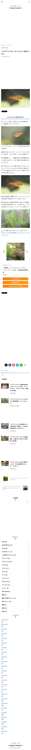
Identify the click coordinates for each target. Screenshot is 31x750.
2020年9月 (4, 643)
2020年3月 (4, 652)
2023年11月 (4, 624)
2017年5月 (4, 675)
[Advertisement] (15, 27)
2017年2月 (4, 689)
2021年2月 (4, 638)
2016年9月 (4, 708)
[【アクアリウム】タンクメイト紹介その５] (17, 365)
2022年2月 (4, 629)
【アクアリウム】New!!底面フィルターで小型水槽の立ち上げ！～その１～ (19, 464)
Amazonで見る (15, 279)
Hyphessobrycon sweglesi (9, 372)
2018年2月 (4, 671)
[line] (21, 365)
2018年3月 (4, 666)
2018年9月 (4, 661)
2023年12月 (4, 620)
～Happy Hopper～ (15, 8)
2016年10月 (4, 703)
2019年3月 (4, 657)
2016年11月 (4, 698)
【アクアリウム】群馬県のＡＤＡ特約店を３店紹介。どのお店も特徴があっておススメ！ (19, 426)
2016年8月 (4, 712)
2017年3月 (4, 685)
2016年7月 (4, 717)
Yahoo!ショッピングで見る (15, 286)
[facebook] (9, 365)
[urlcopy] (24, 365)
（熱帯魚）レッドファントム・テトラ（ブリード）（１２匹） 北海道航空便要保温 (15, 270)
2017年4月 (4, 680)
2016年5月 (4, 726)
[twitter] (6, 365)
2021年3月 (4, 633)
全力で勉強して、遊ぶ (15, 743)
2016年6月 (4, 722)
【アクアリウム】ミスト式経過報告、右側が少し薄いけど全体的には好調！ (19, 439)
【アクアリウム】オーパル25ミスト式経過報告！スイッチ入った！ (19, 401)
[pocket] (13, 365)
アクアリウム (5, 370)
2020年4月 (4, 647)
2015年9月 (4, 731)
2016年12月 (4, 694)
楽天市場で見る (15, 282)
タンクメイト (18, 372)
